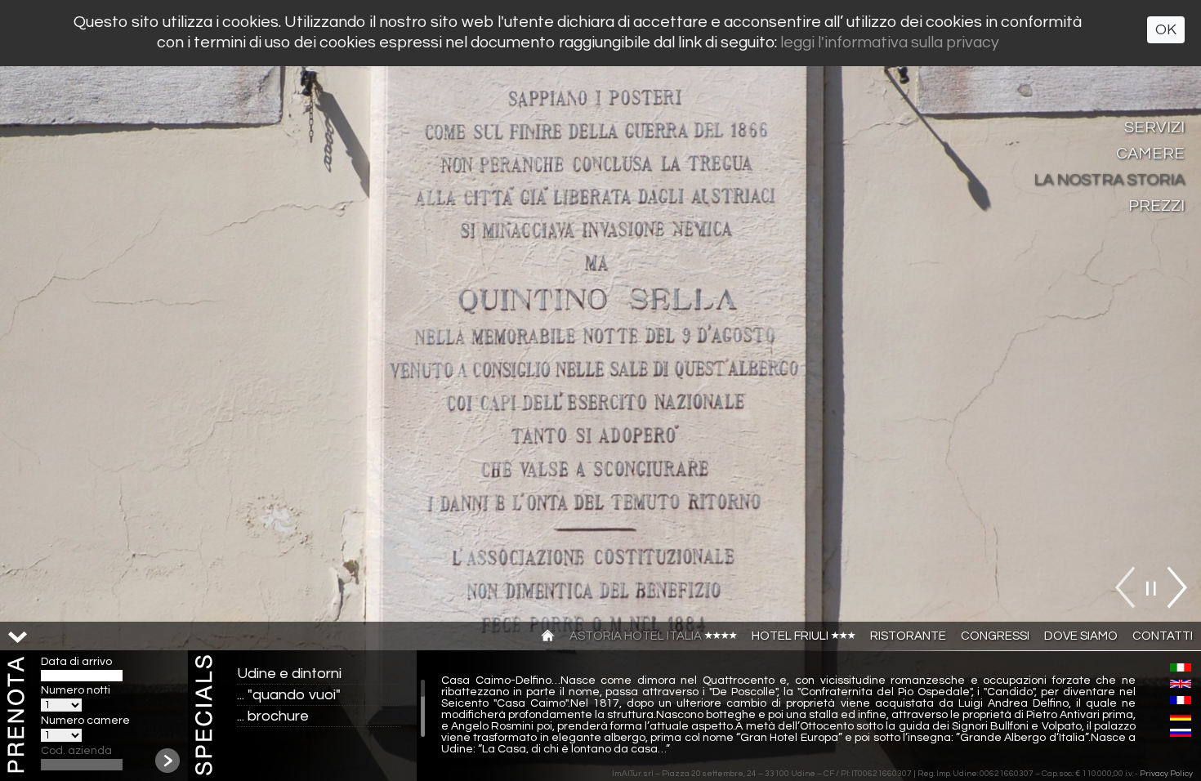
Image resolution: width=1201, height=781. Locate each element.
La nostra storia (1109, 180)
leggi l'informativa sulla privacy (889, 42)
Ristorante (908, 636)
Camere (1150, 153)
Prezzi (1156, 206)
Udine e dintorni (289, 673)
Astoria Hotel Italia (636, 636)
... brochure (273, 716)
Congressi (995, 636)
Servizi (1154, 127)
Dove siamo (1081, 636)
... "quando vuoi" (289, 695)
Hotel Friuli (791, 636)
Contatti (1162, 636)
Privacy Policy (1166, 774)
